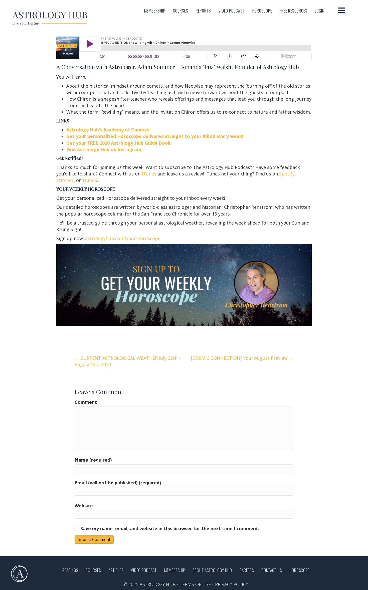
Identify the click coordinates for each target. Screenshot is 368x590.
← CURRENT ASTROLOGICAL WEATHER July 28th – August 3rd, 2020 (128, 361)
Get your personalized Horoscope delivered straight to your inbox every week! (154, 136)
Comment (86, 402)
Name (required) (93, 460)
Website (84, 506)
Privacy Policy (231, 584)
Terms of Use (195, 584)
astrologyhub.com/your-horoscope (122, 238)
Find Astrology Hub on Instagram (104, 149)
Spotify (287, 174)
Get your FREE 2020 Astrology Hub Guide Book (118, 143)
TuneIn (89, 180)
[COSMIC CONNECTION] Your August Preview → (242, 358)
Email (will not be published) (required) (118, 483)
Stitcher (65, 180)
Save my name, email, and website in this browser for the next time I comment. (169, 528)
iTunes (149, 174)
